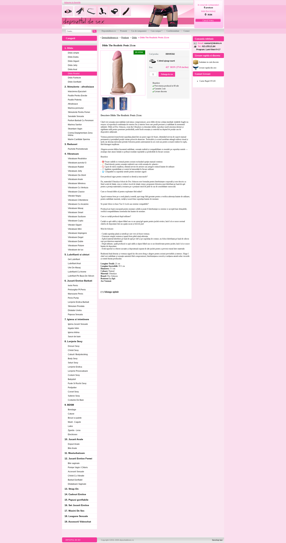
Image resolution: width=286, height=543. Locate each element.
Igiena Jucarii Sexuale (78, 324)
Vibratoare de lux (75, 250)
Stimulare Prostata (76, 306)
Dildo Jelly (72, 65)
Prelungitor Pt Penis (77, 289)
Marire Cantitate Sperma (79, 139)
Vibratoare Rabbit (76, 167)
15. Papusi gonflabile (76, 499)
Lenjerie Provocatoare (78, 371)
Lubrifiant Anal (74, 263)
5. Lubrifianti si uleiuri (77, 254)
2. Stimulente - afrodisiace (79, 86)
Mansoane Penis (75, 294)
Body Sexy (72, 358)
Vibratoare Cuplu (75, 221)
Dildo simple (73, 53)
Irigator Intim (73, 328)
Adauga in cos (167, 74)
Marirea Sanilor (75, 124)
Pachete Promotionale (78, 149)
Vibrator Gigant (74, 225)
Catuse (71, 414)
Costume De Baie (76, 400)
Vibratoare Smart (75, 212)
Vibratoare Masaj (75, 208)
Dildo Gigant (73, 61)
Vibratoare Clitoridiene (78, 200)
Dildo (134, 37)
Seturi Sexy (73, 363)
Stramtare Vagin (75, 129)
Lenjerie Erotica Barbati (78, 302)
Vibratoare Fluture (76, 245)
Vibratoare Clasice (76, 192)
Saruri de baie (74, 336)
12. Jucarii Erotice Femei (78, 458)
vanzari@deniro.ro (213, 43)
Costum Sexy (74, 375)
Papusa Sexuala (75, 314)
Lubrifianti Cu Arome (77, 272)
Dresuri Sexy (73, 346)
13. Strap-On (72, 488)
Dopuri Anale (74, 444)
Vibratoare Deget (75, 237)
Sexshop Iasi (217, 540)
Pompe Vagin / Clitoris (78, 467)
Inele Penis (73, 285)
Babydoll (72, 379)
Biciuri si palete (75, 418)
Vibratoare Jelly (75, 171)
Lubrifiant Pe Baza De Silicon (81, 276)
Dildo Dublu (73, 57)
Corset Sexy (73, 392)
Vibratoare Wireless (77, 183)
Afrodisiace (73, 104)
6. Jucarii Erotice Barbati (78, 280)
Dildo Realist (73, 73)
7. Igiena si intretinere (77, 319)
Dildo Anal (72, 69)
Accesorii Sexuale (76, 471)
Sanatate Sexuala (76, 116)
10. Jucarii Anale (74, 439)
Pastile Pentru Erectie (77, 95)
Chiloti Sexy (73, 350)
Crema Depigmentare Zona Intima (80, 134)
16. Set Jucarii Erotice (77, 505)
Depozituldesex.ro (110, 37)
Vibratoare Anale (75, 179)
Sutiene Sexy (74, 396)
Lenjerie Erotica (75, 367)
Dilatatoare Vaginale (77, 484)
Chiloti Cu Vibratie (76, 476)
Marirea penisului (76, 108)
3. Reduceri (71, 144)
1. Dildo (69, 48)
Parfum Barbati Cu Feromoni (81, 120)
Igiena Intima (73, 332)
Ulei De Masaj (74, 267)
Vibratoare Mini (75, 229)
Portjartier (72, 387)
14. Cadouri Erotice (75, 494)
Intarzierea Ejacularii (77, 91)
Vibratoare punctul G (77, 163)
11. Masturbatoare (75, 453)
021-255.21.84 (208, 46)
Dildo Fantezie (74, 78)
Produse (125, 37)
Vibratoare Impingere (77, 233)
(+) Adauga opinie (110, 292)
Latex (70, 426)
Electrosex (72, 434)
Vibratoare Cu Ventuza (78, 187)
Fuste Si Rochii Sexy (77, 383)
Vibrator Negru (74, 196)
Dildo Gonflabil (74, 82)
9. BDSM (69, 404)
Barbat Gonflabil (75, 480)
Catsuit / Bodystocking (78, 354)
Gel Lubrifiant (74, 259)
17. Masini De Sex (74, 510)
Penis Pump (73, 298)
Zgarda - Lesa (74, 430)
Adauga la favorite (72, 2)
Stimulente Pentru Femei (79, 112)
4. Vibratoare (72, 153)
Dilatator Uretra (75, 310)
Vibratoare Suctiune (77, 216)
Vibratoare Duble (75, 241)
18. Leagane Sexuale (76, 516)
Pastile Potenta (74, 100)
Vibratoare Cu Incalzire (78, 204)
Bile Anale (72, 448)
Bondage (72, 409)
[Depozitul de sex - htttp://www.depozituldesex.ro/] (127, 16)
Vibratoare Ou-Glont (77, 175)
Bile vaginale (74, 463)
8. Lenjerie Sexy (73, 341)
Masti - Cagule (74, 422)
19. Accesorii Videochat (78, 521)
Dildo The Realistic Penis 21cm (154, 37)
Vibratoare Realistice (77, 158)
